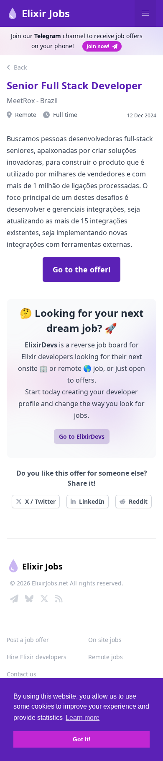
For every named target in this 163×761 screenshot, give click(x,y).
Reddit (138, 501)
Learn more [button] (82, 717)
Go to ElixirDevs (81, 436)
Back (19, 67)
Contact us (21, 674)
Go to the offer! (81, 269)
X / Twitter (40, 501)
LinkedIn (91, 501)
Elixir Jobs (46, 13)
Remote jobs (105, 657)
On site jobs (105, 640)
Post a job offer (28, 640)
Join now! (98, 46)
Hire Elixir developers (36, 657)
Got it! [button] (82, 739)
